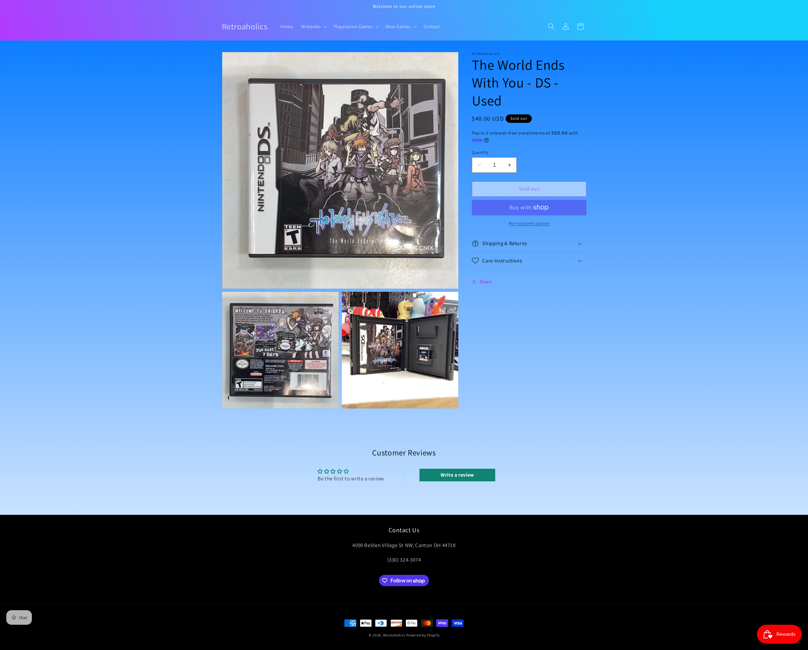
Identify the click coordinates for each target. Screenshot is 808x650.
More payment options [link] (529, 223)
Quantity (480, 152)
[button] (313, 26)
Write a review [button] (457, 475)
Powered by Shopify (422, 635)
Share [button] (485, 282)
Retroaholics (394, 635)
